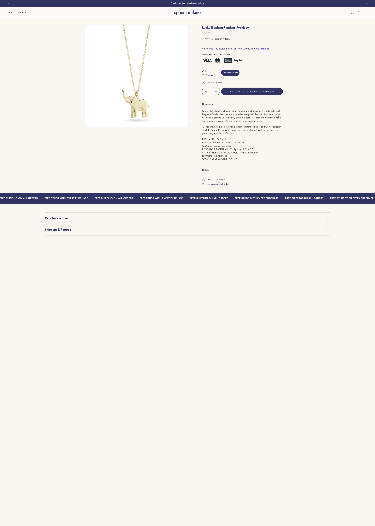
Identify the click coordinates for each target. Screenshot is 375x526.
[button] (10, 12)
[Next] (366, 3)
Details (205, 170)
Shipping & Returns (58, 230)
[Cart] (366, 12)
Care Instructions (56, 218)
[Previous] (8, 3)
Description (207, 104)
